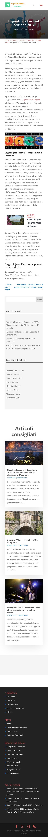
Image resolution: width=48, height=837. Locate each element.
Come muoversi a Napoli (17, 727)
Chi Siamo (11, 697)
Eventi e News (29, 29)
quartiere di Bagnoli (32, 99)
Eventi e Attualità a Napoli (22, 40)
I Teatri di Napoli (13, 386)
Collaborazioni (12, 704)
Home (7, 40)
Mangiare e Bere (13, 394)
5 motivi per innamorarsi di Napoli (34, 223)
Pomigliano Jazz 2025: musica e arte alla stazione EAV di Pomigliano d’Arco (23, 610)
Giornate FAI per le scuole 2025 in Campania (25, 805)
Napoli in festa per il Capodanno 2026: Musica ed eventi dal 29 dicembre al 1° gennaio (22, 325)
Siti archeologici (12, 397)
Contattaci (11, 700)
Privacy (9, 712)
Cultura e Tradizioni (14, 378)
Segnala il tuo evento (15, 708)
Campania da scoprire (15, 370)
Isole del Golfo (12, 390)
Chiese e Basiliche (13, 374)
